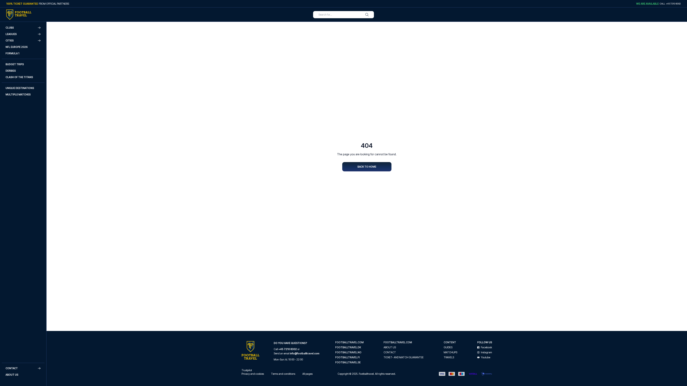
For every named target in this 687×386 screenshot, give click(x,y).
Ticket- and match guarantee (404, 357)
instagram (486, 352)
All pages (307, 373)
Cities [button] (10, 40)
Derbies (11, 70)
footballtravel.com (349, 342)
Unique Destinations (20, 88)
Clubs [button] (10, 27)
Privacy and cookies (253, 373)
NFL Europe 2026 (17, 46)
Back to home (366, 166)
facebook (486, 347)
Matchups (450, 352)
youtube (485, 357)
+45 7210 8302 (288, 349)
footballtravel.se (348, 362)
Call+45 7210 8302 (670, 3)
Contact (390, 352)
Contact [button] (12, 368)
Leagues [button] (11, 34)
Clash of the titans (19, 77)
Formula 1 (12, 53)
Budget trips (15, 64)
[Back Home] (18, 14)
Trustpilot (247, 370)
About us (12, 374)
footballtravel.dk (348, 347)
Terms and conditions (283, 373)
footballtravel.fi (347, 357)
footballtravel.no (348, 352)
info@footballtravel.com (304, 353)
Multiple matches (18, 94)
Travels (449, 357)
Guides (448, 347)
